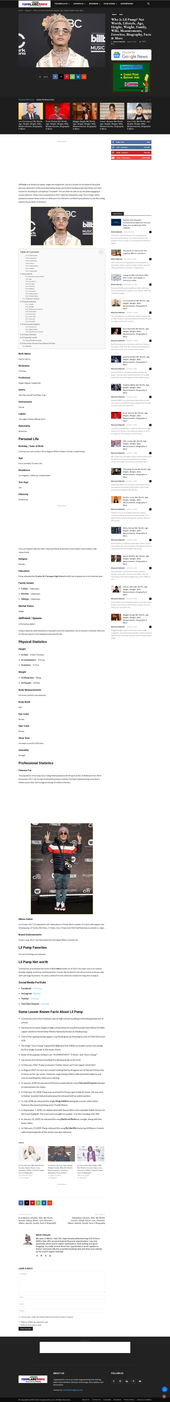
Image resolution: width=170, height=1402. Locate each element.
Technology (61, 3)
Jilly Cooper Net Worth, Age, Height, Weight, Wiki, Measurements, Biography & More (135, 445)
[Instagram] (120, 1381)
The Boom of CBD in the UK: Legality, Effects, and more (135, 252)
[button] (148, 4)
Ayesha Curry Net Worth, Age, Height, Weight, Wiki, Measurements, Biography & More (135, 501)
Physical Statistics (29, 302)
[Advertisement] (62, 161)
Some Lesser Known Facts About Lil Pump (38, 343)
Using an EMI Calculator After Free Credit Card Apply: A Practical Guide (136, 278)
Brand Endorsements (36, 331)
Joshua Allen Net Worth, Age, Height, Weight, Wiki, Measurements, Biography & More (135, 590)
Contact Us (96, 1400)
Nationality (33, 271)
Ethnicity (32, 286)
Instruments (34, 266)
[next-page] (150, 99)
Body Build (32, 311)
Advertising (126, 3)
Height (31, 304)
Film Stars (109, 3)
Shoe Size (32, 319)
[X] (60, 76)
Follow (147, 147)
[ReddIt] (83, 76)
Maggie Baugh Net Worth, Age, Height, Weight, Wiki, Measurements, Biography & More (84, 125)
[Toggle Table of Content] (100, 252)
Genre (32, 263)
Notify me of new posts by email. (31, 1325)
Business (93, 3)
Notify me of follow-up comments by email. (34, 1322)
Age (30, 279)
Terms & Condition (144, 1400)
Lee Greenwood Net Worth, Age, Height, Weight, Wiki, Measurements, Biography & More (31, 125)
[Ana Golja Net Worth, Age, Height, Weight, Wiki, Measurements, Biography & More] (139, 111)
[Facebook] (55, 76)
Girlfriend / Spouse (32, 299)
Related (28, 346)
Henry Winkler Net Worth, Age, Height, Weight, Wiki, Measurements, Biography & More (136, 560)
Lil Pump (37, 988)
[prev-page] (146, 99)
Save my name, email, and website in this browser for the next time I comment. (47, 1317)
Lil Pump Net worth (29, 337)
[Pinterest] (66, 76)
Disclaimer (117, 1400)
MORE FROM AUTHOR (45, 100)
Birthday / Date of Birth (36, 276)
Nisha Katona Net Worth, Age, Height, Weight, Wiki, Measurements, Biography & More (135, 532)
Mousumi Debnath (118, 312)
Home (21, 10)
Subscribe (146, 158)
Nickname (33, 258)
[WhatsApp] (72, 76)
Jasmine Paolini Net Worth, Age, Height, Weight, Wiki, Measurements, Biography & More (136, 361)
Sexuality (32, 321)
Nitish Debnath (119, 42)
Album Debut (33, 329)
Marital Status (33, 296)
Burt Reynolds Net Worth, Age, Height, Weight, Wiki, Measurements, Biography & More (136, 332)
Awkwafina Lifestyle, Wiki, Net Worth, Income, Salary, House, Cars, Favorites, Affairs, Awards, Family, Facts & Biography (86, 1221)
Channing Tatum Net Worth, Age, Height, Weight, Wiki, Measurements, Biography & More (137, 473)
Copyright (107, 1400)
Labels (32, 268)
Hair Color (32, 316)
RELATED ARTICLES (26, 100)
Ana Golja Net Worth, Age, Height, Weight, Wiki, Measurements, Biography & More (139, 125)
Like (148, 142)
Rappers (28, 10)
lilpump (37, 993)
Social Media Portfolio (34, 340)
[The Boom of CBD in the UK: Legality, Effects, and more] (116, 253)
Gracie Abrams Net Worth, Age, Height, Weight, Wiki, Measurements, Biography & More (111, 125)
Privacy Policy (129, 1400)
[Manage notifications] (164, 1397)
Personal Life (27, 274)
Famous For (32, 327)
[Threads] (51, 1255)
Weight (31, 306)
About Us (86, 1400)
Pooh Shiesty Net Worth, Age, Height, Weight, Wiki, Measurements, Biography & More (57, 125)
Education (32, 291)
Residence (32, 281)
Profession (33, 261)
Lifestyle (78, 3)
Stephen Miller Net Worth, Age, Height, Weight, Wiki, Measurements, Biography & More (136, 389)
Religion (31, 288)
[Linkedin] (78, 76)
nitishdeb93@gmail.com (73, 1390)
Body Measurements (36, 309)
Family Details (33, 293)
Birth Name (33, 255)
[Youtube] (140, 1381)
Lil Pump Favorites (29, 334)
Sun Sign (31, 284)
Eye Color (32, 314)
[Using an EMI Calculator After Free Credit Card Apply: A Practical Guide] (116, 277)
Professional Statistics (31, 324)
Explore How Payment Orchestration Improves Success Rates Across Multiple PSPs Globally (136, 224)
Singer (121, 14)
